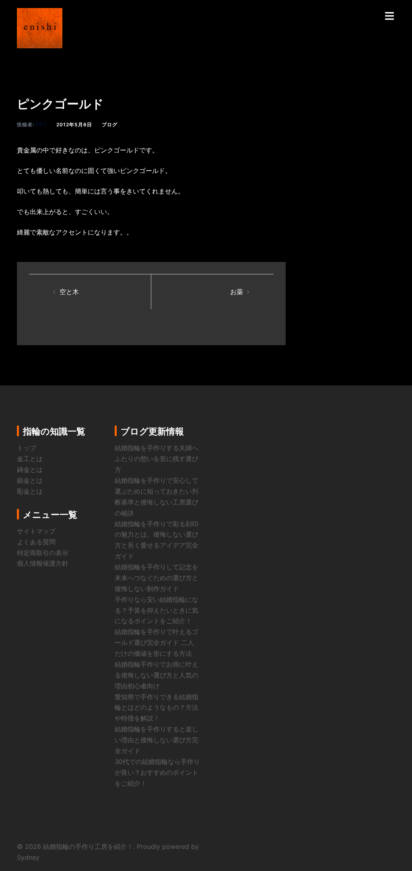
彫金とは (30, 491)
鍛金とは (30, 480)
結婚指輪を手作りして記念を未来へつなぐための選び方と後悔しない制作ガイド (156, 578)
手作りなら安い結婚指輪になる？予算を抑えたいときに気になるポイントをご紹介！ (156, 610)
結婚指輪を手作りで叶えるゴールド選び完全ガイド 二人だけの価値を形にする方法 (156, 642)
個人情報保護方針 (42, 563)
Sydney (28, 857)
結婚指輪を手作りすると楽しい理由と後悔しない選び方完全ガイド (156, 740)
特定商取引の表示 (42, 553)
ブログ (109, 124)
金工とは (30, 459)
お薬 (236, 292)
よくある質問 (36, 542)
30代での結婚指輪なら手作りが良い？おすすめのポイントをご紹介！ (157, 772)
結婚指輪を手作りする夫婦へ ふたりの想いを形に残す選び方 (160, 459)
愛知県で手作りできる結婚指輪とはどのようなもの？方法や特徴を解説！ (156, 708)
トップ (26, 448)
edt (41, 124)
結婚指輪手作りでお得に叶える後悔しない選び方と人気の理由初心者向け (156, 675)
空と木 (69, 292)
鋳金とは (30, 469)
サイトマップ (36, 531)
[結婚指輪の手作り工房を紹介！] (39, 27)
